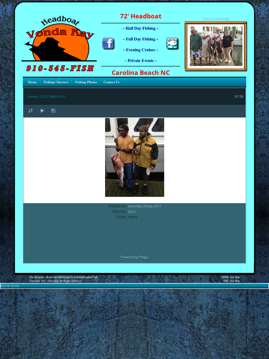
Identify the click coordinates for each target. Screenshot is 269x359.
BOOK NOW (10, 286)
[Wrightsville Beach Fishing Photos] (172, 49)
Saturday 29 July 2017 (144, 206)
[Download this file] (53, 110)
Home (32, 96)
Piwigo (143, 257)
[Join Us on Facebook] (108, 49)
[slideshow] (42, 110)
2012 (44, 96)
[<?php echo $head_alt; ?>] (216, 64)
